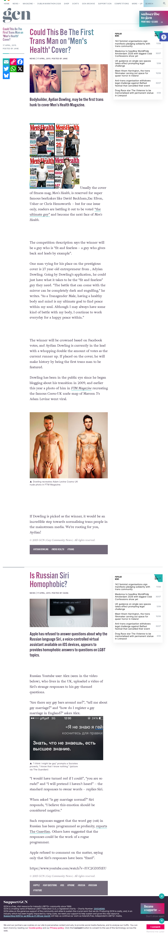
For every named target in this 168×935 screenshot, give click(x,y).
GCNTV (75, 3)
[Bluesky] (6, 75)
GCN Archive (88, 3)
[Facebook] (20, 61)
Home (7, 3)
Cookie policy (35, 928)
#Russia (81, 885)
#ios (62, 885)
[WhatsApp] (13, 68)
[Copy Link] (13, 61)
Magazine (28, 3)
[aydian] (69, 78)
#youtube (37, 890)
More (134, 3)
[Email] (6, 61)
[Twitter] (6, 68)
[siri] (69, 613)
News (15, 3)
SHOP (66, 3)
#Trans (70, 549)
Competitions (122, 3)
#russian (92, 885)
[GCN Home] (17, 15)
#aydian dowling (40, 549)
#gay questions (50, 885)
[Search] (164, 3)
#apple (36, 885)
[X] (20, 68)
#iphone (70, 885)
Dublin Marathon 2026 (49, 3)
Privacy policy (57, 928)
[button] (163, 37)
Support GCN (105, 3)
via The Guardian (39, 769)
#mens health (58, 549)
